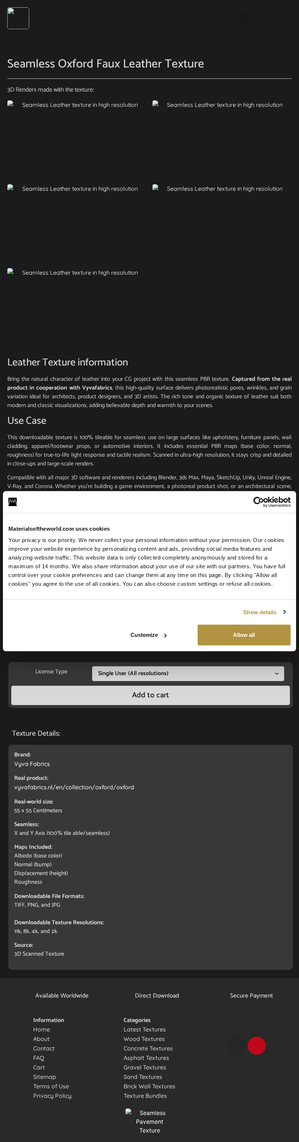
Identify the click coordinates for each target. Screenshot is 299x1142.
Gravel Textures (145, 1067)
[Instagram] (237, 1046)
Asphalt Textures (146, 1057)
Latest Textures (145, 1029)
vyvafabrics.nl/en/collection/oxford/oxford (74, 787)
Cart (39, 1067)
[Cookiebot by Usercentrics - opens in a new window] (259, 501)
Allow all (244, 635)
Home (41, 1029)
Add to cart (150, 695)
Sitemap (44, 1076)
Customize (144, 635)
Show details (259, 612)
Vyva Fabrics (32, 763)
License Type (51, 672)
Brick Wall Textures (149, 1086)
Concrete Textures (148, 1048)
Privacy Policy (52, 1095)
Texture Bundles (145, 1095)
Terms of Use (51, 1086)
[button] (245, 18)
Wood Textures (144, 1038)
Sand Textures (143, 1076)
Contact (44, 1048)
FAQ (38, 1057)
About (41, 1038)
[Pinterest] (257, 1046)
